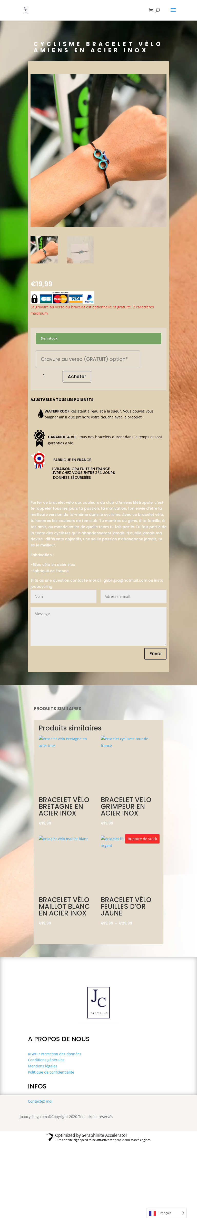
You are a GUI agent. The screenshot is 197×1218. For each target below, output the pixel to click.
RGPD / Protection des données (54, 1053)
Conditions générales (46, 1059)
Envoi (155, 653)
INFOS (37, 1086)
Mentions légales (42, 1066)
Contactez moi (40, 1101)
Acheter (77, 376)
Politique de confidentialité (51, 1072)
